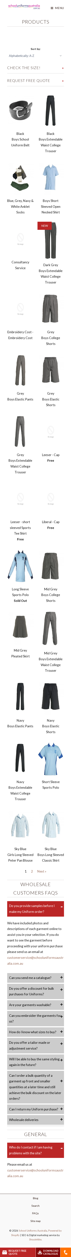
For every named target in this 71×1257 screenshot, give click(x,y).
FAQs (35, 1213)
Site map (35, 1221)
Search (35, 1205)
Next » (41, 871)
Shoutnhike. (35, 1239)
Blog (35, 1198)
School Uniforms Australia (33, 1230)
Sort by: (36, 48)
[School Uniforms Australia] (24, 6)
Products (35, 21)
